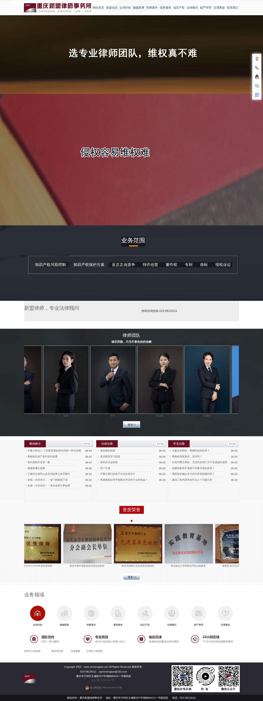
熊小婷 (141, 415)
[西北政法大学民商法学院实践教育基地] (207, 543)
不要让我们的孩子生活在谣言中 (117, 474)
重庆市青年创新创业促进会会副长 (105, 565)
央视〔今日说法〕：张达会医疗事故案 (49, 485)
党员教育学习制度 (110, 456)
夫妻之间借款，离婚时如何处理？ (191, 450)
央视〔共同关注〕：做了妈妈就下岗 (48, 480)
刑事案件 (152, 7)
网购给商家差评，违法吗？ (187, 456)
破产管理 (205, 7)
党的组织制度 (107, 450)
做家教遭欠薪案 (36, 468)
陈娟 (48, 415)
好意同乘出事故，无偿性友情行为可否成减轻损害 (199, 462)
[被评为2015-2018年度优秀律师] (55, 543)
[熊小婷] (142, 379)
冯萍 (236, 415)
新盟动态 (112, 7)
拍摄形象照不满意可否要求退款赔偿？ (193, 468)
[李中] (95, 379)
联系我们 (232, 7)
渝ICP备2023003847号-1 (103, 680)
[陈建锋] (189, 379)
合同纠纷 (125, 7)
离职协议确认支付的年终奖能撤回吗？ (193, 474)
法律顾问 (192, 7)
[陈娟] (48, 379)
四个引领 (105, 468)
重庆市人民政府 (32, 651)
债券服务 (165, 7)
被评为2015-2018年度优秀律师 (55, 565)
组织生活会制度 (109, 462)
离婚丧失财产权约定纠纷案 (43, 456)
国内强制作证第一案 (39, 462)
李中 (95, 415)
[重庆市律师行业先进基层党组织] (156, 543)
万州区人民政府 (94, 651)
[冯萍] (236, 379)
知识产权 (179, 7)
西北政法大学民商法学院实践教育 (206, 565)
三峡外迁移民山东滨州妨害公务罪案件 (49, 474)
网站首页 (98, 7)
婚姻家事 (138, 7)
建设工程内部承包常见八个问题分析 (192, 480)
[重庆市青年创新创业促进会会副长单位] (105, 543)
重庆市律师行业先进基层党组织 (156, 565)
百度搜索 (75, 651)
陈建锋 (189, 415)
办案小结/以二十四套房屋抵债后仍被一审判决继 (54, 450)
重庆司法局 (57, 651)
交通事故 (219, 7)
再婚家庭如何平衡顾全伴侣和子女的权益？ (124, 480)
